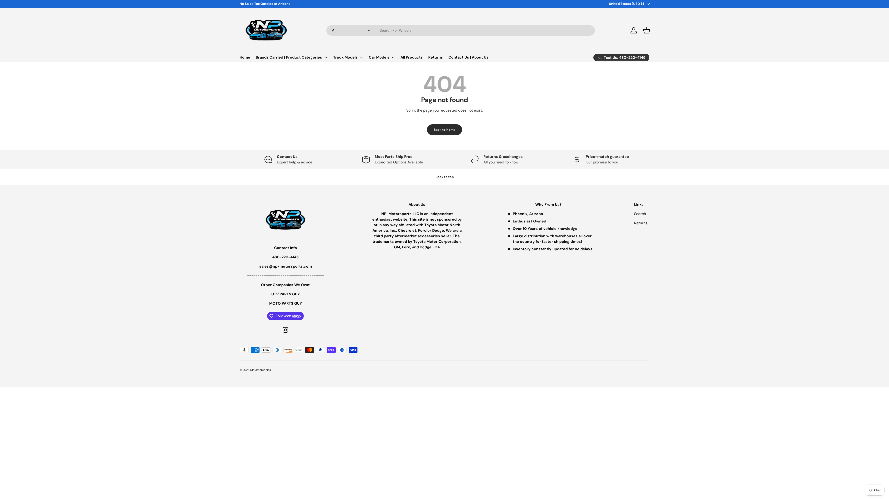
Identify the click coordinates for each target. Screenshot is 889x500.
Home (245, 57)
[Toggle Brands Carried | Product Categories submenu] (326, 57)
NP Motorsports (260, 370)
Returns (435, 57)
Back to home (444, 130)
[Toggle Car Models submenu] (393, 57)
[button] (647, 30)
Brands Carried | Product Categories (289, 57)
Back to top (444, 177)
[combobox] (460, 30)
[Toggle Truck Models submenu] (361, 57)
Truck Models (345, 57)
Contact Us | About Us (468, 57)
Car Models (379, 57)
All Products (412, 57)
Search (640, 213)
